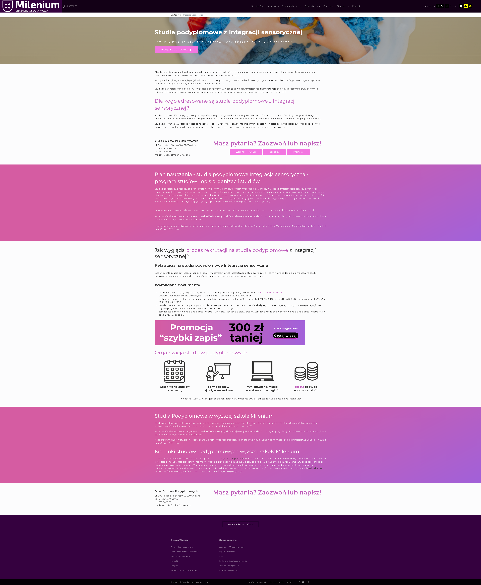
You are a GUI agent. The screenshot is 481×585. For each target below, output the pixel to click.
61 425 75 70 (71, 6)
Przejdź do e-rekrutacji (176, 49)
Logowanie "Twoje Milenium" (231, 547)
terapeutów (236, 458)
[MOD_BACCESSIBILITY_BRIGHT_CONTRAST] (466, 6)
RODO (289, 582)
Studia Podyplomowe (264, 6)
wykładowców (316, 468)
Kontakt (357, 6)
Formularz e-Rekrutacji (228, 570)
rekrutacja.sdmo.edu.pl (269, 292)
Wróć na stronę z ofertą (240, 524)
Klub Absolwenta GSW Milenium (185, 552)
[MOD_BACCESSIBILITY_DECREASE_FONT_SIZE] (438, 6)
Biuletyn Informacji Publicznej (184, 570)
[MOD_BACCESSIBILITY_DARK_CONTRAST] (470, 6)
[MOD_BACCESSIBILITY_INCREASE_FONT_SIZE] (447, 6)
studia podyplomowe (262, 250)
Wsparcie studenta (227, 552)
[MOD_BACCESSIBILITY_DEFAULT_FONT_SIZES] (442, 6)
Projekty (174, 566)
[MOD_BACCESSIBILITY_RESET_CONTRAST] (461, 6)
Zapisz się (275, 152)
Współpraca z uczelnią (180, 556)
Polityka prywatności (258, 582)
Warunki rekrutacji (246, 152)
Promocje (298, 152)
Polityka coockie (277, 582)
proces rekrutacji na (211, 250)
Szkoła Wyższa (290, 6)
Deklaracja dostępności (229, 566)
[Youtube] (303, 582)
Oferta (327, 6)
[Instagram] (308, 582)
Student (342, 6)
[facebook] (299, 582)
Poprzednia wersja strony (182, 547)
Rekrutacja (311, 6)
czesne (299, 386)
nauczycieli (223, 458)
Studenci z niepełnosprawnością (233, 561)
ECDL (221, 556)
